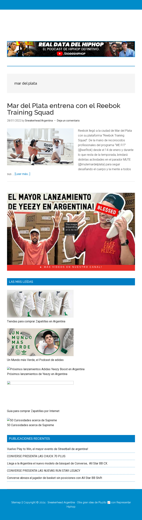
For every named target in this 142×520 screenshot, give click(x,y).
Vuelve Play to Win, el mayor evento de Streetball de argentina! (47, 449)
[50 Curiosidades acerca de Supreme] (32, 420)
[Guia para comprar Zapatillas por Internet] (40, 383)
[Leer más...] (22, 174)
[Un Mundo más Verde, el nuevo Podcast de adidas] (40, 355)
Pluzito (102, 502)
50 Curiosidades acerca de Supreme (30, 425)
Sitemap (16, 502)
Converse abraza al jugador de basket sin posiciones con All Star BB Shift (54, 478)
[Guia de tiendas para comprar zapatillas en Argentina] (40, 316)
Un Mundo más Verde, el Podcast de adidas (35, 360)
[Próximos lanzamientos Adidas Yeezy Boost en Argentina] (45, 369)
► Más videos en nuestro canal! (71, 267)
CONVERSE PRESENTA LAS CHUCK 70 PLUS (36, 456)
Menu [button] (74, 4)
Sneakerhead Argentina (61, 502)
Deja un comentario (68, 120)
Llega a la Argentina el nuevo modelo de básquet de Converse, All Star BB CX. (58, 463)
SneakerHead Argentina (71, 25)
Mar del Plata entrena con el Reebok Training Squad (63, 109)
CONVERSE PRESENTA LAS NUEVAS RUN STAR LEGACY (43, 470)
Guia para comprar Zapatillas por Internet (33, 411)
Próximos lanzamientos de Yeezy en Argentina (37, 374)
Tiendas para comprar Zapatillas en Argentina (36, 321)
